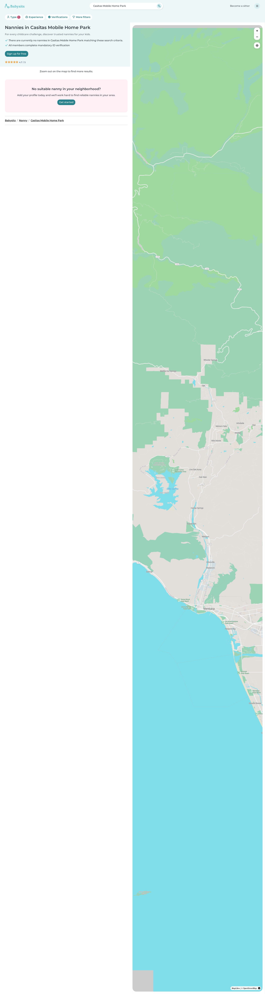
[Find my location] (257, 45)
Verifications (59, 17)
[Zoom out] (257, 37)
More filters (82, 17)
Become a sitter (240, 5)
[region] (197, 508)
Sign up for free (16, 53)
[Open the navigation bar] (257, 6)
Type (14, 17)
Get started (66, 102)
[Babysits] (15, 6)
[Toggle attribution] (259, 988)
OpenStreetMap (250, 988)
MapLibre (236, 988)
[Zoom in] (257, 31)
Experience (35, 17)
